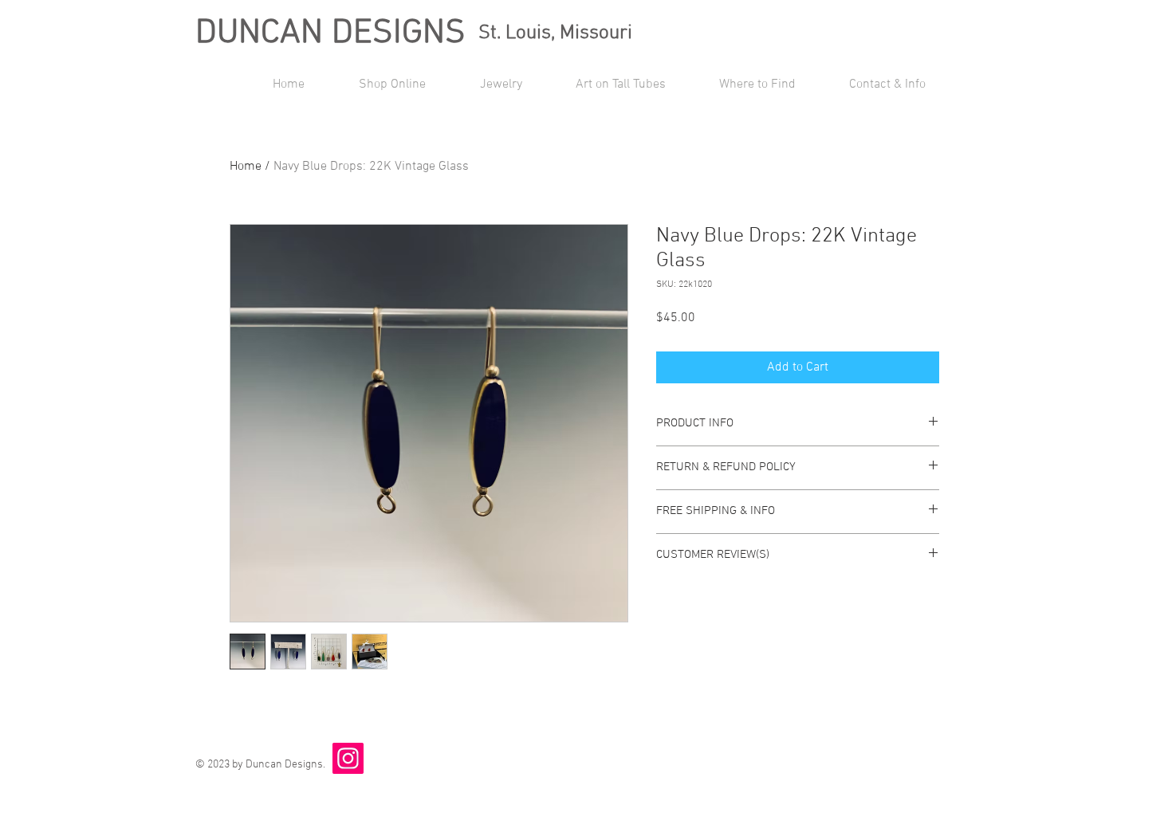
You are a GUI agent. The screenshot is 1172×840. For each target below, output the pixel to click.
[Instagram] (348, 758)
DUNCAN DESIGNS (330, 33)
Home (246, 167)
